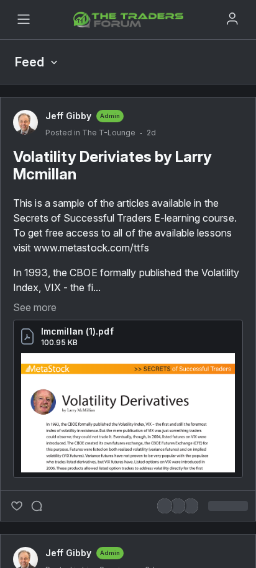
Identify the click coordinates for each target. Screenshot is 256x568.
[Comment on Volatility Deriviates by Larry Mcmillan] (36, 506)
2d (151, 132)
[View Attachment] (128, 412)
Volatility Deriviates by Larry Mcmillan (112, 165)
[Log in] (232, 18)
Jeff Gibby (68, 115)
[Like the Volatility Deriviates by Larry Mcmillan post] (16, 506)
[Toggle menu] (23, 19)
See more (35, 307)
